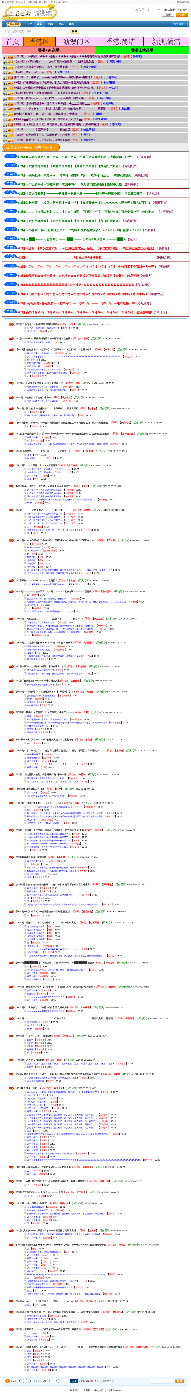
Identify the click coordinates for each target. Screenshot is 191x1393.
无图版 (86, 1390)
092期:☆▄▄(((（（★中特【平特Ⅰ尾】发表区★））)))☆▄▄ (48, 119)
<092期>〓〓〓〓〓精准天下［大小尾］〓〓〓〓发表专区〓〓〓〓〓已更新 (53, 591)
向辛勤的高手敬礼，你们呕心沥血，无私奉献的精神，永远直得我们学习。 (61, 625)
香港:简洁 (120, 41)
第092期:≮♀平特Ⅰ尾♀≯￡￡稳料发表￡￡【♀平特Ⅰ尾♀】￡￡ (46, 691)
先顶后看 (31, 702)
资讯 (61, 24)
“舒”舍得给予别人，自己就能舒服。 (43, 387)
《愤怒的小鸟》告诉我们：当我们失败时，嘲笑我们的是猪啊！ (56, 656)
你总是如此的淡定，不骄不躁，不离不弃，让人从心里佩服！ (55, 530)
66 (28, 360)
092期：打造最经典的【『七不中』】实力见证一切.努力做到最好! (52, 82)
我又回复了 (32, 659)
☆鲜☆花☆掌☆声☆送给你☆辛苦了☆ (44, 514)
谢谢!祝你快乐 (33, 754)
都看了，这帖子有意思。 (38, 1284)
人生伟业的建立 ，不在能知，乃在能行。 (46, 469)
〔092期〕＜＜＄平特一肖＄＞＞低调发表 (36, 465)
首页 (12, 41)
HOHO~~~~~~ (33, 547)
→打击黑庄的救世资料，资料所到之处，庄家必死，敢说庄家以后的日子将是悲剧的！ (66, 955)
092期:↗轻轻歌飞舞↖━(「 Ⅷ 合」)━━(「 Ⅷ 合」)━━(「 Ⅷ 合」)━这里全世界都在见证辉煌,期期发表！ (70, 1347)
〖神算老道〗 (101, 119)
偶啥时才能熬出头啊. (36, 1316)
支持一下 (31, 1095)
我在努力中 (32, 732)
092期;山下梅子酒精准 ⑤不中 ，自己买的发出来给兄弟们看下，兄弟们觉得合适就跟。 (59, 1312)
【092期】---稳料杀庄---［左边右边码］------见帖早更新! (44, 1167)
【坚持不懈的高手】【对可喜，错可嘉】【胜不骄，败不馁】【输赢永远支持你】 (64, 1234)
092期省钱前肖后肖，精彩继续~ (31, 857)
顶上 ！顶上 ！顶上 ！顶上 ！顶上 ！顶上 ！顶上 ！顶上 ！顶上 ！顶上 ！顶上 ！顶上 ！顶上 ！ (71, 1063)
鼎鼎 (29, 877)
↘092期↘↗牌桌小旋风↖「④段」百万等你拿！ (42, 66)
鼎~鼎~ (30, 1196)
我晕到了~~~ (33, 820)
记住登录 (170, 9)
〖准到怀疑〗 (108, 103)
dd (28, 440)
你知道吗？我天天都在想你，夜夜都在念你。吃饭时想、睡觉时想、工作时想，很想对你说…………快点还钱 (76, 602)
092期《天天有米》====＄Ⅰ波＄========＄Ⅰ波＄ (41, 1192)
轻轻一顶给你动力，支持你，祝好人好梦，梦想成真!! (51, 1322)
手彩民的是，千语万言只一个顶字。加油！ (46, 778)
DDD (29, 503)
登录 (168, 14)
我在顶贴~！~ (33, 946)
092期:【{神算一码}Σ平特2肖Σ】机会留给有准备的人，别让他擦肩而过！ (52, 1181)
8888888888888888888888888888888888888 (48, 844)
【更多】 (125, 56)
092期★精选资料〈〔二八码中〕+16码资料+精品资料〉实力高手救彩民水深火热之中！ (59, 1074)
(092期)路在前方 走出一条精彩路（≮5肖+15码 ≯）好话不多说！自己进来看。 (54, 884)
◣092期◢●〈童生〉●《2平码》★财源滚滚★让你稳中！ (44, 486)
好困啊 (30, 1040)
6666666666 (32, 705)
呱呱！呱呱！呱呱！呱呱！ (39, 646)
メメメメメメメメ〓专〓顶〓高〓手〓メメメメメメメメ (53, 949)
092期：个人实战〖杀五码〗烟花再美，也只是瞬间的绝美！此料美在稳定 (56, 124)
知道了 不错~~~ (34, 952)
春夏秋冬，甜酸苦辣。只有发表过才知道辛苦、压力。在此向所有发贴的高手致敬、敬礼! (67, 444)
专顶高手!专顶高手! (36, 926)
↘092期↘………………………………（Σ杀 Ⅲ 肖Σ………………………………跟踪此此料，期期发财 (65, 1018)
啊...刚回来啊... (34, 551)
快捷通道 (179, 24)
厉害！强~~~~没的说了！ (38, 1108)
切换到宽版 (183, 2)
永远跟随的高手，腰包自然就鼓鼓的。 (44, 1252)
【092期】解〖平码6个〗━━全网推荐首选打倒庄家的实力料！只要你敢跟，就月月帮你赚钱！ (63, 422)
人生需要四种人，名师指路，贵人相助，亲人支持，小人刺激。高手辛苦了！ (62, 1115)
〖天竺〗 (86, 134)
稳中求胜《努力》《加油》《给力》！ (44, 823)
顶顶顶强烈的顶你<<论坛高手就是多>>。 (46, 611)
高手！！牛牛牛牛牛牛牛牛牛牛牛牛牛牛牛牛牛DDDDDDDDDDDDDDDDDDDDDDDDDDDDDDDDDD (74, 357)
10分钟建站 (8, 2)
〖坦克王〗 (125, 108)
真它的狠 (31, 605)
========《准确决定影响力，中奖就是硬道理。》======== (54, 807)
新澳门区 (76, 41)
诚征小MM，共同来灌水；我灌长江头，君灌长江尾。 (51, 415)
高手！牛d (32, 1157)
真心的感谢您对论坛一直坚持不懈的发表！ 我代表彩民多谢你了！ (57, 970)
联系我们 (74, 1390)
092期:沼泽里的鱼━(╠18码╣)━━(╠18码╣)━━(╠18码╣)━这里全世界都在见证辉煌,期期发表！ (63, 433)
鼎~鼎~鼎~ (32, 331)
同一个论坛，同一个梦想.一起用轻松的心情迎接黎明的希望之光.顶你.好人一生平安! (65, 813)
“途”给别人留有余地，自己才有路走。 (44, 369)
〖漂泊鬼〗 (116, 124)
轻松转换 (32, 2)
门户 (29, 24)
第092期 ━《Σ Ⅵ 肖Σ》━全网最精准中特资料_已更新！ (44, 911)
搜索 (74, 31)
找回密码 (182, 9)
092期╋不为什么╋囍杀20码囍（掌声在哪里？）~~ (41, 666)
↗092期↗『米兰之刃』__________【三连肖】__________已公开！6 (49, 618)
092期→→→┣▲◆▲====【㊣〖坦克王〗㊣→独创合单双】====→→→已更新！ (61, 108)
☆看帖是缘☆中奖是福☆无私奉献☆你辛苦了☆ (48, 834)
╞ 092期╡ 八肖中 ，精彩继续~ (31, 1059)
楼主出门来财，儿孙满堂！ (39, 353)
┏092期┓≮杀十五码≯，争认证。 (32, 1203)
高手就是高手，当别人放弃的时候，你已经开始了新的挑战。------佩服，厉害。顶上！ (66, 570)
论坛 (39, 24)
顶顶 (29, 455)
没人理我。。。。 (35, 458)
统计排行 (44, 2)
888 (29, 810)
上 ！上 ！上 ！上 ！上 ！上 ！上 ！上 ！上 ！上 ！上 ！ (53, 764)
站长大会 (55, 2)
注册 (182, 14)
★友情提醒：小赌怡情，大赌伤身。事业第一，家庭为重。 (54, 1281)
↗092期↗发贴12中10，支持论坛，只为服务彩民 (42, 140)
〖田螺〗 (98, 113)
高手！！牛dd (33, 1217)
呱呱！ (30, 653)
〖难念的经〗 (88, 140)
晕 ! (29, 1171)
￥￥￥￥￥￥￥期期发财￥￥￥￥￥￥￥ (45, 997)
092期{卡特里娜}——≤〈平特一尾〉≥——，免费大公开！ (44, 451)
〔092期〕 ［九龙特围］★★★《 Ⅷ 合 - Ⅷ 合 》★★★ (44, 642)
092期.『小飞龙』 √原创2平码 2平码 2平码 (37, 324)
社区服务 (21, 2)
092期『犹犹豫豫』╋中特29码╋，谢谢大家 (38, 680)
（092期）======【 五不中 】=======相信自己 (42, 129)
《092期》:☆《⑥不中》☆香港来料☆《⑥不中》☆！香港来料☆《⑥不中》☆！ (56, 540)
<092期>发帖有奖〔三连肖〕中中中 (34, 397)
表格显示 (106, 1381)
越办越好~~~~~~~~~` (36, 1271)
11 (28, 864)
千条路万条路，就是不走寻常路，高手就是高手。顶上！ (53, 1078)
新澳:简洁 (166, 41)
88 (28, 1025)
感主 (29, 1290)
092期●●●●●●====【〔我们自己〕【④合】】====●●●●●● (45, 1301)
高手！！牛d (33, 437)
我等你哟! (31, 557)
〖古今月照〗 (108, 82)
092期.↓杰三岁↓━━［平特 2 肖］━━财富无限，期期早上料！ (47, 1230)
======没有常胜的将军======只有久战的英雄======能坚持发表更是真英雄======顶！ (67, 722)
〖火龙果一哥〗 (100, 93)
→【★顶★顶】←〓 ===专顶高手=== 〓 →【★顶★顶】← (54, 584)
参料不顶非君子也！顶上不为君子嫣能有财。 (47, 373)
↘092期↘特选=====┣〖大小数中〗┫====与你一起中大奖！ (50, 98)
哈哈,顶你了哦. (34, 363)
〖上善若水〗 (111, 77)
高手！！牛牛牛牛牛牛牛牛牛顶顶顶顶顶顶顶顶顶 (49, 1287)
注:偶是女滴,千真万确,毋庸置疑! (41, 695)
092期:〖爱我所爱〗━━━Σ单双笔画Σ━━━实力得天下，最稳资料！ (49, 1329)
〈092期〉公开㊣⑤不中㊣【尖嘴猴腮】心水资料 (42, 134)
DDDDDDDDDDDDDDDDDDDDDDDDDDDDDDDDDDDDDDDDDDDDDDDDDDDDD (66, 1274)
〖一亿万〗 (112, 87)
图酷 (50, 24)
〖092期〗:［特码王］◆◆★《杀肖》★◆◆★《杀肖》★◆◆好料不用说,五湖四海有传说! (67, 56)
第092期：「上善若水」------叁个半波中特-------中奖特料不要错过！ (53, 77)
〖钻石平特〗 (104, 98)
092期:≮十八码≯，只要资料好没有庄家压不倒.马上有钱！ (44, 338)
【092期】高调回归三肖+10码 (30, 788)
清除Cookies (114, 1390)
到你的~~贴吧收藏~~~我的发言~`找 (43, 328)
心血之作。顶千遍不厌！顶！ (40, 1210)
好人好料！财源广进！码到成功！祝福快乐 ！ (48, 598)
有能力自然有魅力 (35, 726)
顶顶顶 (30, 729)
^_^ (28, 608)
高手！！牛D (33, 767)
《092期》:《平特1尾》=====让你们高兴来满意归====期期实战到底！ (55, 61)
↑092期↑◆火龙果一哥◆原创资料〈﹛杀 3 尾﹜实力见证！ (47, 93)
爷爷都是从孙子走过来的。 (39, 342)
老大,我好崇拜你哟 (35, 1207)
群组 (71, 24)
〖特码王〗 (136, 56)
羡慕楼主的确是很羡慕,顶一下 (40, 670)
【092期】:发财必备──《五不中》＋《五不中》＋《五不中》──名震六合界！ (55, 349)
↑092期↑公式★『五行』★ (29, 72)
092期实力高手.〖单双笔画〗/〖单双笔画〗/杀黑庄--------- (44, 712)
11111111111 (33, 1333)
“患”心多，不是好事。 (37, 1098)
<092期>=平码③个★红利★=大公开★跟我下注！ (40, 383)
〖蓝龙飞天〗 (62, 72)
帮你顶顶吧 (32, 1022)
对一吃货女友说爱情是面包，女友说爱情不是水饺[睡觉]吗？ (54, 632)
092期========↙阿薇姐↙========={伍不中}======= (44, 510)
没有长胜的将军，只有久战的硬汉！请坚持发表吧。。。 (53, 895)
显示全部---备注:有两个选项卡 (31, 147)
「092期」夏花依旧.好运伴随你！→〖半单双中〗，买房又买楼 (47, 408)
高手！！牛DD (33, 990)
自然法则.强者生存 (35, 1081)
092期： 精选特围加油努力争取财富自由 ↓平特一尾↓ (42, 774)
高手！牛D (32, 973)
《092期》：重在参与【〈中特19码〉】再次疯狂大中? (43, 1007)
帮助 (64, 2)
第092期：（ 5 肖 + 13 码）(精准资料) (34, 1035)
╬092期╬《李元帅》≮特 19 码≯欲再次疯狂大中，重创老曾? (45, 739)
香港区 (39, 41)
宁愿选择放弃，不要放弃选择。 (41, 622)
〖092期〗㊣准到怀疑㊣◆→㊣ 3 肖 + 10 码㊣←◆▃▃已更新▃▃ (52, 103)
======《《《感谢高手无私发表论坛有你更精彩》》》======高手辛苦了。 (61, 499)
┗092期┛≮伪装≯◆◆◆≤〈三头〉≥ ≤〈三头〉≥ (40, 803)
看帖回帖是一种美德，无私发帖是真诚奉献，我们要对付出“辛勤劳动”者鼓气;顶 (63, 1092)
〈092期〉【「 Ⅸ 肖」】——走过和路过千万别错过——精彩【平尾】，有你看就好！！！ (61, 750)
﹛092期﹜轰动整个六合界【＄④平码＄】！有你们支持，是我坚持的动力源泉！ (56, 986)
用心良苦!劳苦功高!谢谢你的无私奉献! (44, 490)
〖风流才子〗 (115, 61)
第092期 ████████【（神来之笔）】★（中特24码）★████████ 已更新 (55, 962)
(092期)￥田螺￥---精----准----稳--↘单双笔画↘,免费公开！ (48, 113)
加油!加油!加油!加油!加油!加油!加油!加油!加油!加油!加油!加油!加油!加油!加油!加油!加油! (68, 1134)
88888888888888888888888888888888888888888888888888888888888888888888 (65, 1367)
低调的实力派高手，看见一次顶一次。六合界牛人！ (50, 1153)
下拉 (158, 9)
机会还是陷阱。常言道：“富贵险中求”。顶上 (47, 719)
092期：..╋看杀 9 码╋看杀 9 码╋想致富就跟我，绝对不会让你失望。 (55, 87)
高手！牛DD (32, 888)
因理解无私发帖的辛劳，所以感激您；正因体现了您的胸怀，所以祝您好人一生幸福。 (66, 1213)
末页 (44, 1381)
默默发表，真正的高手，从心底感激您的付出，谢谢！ (51, 867)
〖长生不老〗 (88, 129)
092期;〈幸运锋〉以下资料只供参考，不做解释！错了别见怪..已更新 (50, 830)
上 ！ (29, 1278)
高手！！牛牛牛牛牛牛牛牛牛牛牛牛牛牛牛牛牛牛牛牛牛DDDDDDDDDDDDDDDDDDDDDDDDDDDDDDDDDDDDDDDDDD (84, 1160)
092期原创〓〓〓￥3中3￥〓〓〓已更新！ (36, 580)
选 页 (74, 1381)
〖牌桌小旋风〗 (90, 66)
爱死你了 (31, 994)
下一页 (54, 1381)
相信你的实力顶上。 (36, 861)
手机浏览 (98, 1390)
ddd (29, 527)
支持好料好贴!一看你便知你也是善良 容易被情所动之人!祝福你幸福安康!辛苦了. (63, 904)
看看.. (29, 716)
